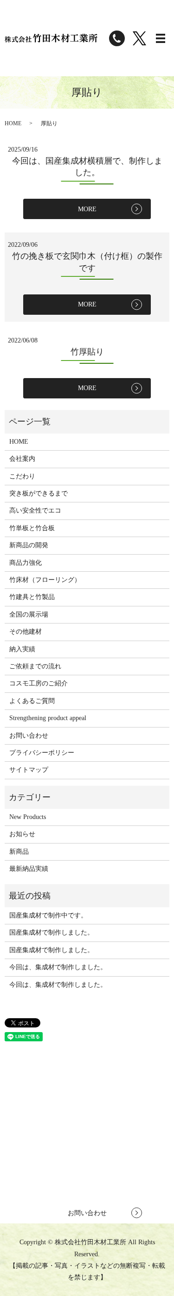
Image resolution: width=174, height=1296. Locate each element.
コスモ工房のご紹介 (38, 683)
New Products (27, 816)
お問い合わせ (28, 735)
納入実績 (22, 649)
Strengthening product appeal (47, 718)
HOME (13, 123)
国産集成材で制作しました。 (51, 932)
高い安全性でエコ (35, 510)
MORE (87, 209)
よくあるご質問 (32, 700)
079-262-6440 (101, 1150)
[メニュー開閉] (160, 38)
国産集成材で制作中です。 (48, 915)
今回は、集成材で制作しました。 (58, 967)
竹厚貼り (87, 351)
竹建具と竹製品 (32, 596)
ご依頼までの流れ (35, 666)
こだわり (22, 476)
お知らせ (22, 834)
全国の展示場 (28, 614)
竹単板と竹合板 (32, 528)
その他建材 (25, 631)
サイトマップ (28, 769)
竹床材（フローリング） (45, 579)
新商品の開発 (28, 545)
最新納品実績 (28, 868)
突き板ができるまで (38, 493)
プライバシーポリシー (41, 752)
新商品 (19, 851)
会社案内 (22, 458)
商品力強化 (25, 562)
